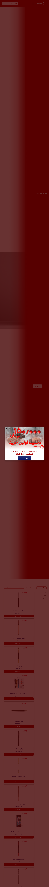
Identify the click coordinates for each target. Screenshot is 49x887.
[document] (24, 443)
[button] (7, 428)
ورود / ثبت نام (25, 458)
